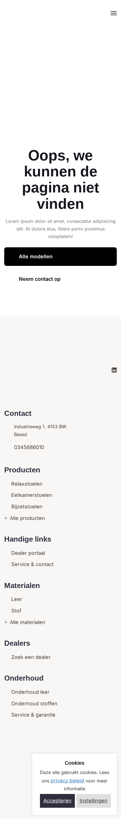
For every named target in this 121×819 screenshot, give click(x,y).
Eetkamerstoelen (31, 495)
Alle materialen (26, 622)
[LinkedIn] (114, 370)
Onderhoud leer (30, 692)
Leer (16, 599)
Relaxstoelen (26, 484)
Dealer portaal (27, 553)
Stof (15, 611)
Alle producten (26, 518)
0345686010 (29, 447)
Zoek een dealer (30, 657)
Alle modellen (36, 256)
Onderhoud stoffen (33, 703)
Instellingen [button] (93, 801)
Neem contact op (39, 279)
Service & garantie (32, 715)
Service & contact (32, 564)
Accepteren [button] (57, 801)
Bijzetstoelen (26, 507)
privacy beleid (67, 781)
